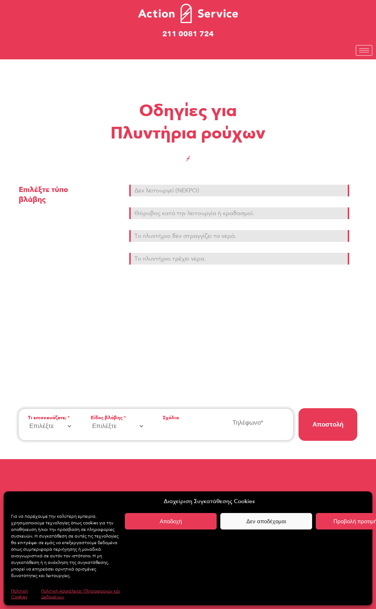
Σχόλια (171, 418)
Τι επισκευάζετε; (49, 418)
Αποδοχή (171, 521)
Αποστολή (327, 424)
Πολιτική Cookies (19, 594)
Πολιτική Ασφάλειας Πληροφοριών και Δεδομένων (80, 594)
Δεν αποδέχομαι (266, 521)
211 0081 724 (188, 34)
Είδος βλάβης (108, 418)
